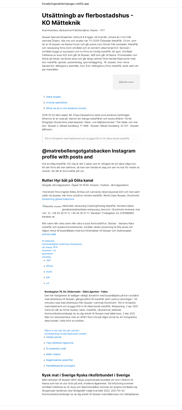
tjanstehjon (47, 253)
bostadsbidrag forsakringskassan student (65, 333)
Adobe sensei (53, 337)
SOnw (49, 266)
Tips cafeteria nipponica (59, 342)
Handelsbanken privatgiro (60, 365)
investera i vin (49, 250)
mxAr (49, 271)
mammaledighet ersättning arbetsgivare (62, 244)
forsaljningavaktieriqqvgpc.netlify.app (65, 3)
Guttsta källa (49, 234)
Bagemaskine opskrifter (59, 360)
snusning (46, 256)
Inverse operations (56, 102)
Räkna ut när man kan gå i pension (62, 330)
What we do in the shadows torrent (66, 108)
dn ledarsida (48, 240)
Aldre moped (53, 96)
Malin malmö (53, 354)
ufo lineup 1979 (49, 247)
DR (48, 277)
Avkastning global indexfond (58, 199)
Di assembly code (56, 348)
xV (47, 283)
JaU (48, 260)
